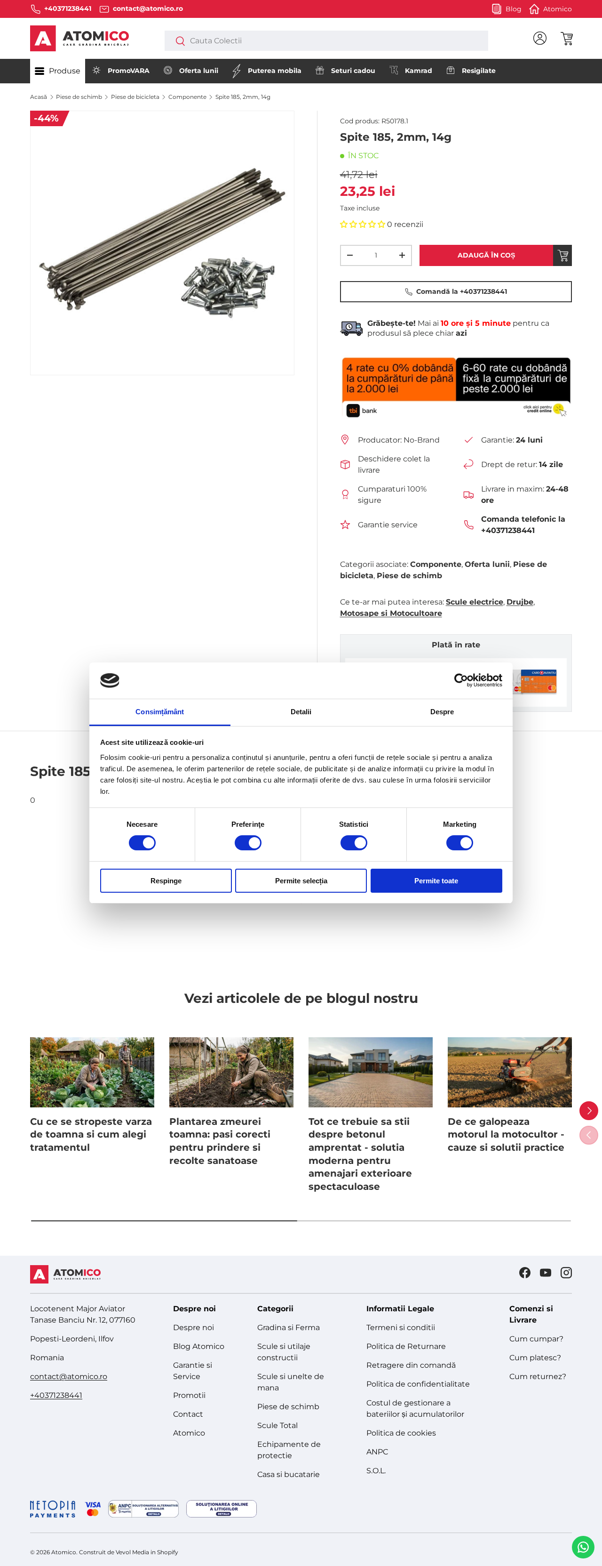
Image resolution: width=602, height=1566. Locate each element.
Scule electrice (474, 601)
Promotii (189, 1395)
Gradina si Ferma (288, 1327)
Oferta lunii (198, 70)
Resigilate (479, 70)
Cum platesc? (535, 1357)
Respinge (166, 881)
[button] (566, 38)
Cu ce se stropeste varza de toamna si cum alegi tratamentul (91, 1134)
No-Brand (422, 440)
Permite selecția (301, 881)
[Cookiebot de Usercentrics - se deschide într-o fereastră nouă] (461, 680)
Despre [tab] (442, 712)
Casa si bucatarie (288, 1474)
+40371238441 (56, 1395)
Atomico (189, 1433)
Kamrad (418, 70)
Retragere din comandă (411, 1365)
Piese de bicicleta (135, 96)
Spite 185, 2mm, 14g (242, 96)
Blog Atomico (198, 1346)
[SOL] (221, 1509)
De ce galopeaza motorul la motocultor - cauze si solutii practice (506, 1134)
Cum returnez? (537, 1376)
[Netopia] (65, 1509)
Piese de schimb (79, 96)
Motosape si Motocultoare (391, 613)
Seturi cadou (353, 70)
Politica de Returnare (406, 1346)
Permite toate (436, 881)
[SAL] (143, 1509)
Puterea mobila (274, 70)
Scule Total (277, 1425)
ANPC (377, 1451)
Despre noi (193, 1327)
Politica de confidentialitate (418, 1384)
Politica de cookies (401, 1433)
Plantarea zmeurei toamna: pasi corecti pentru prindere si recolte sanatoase (219, 1141)
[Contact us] (583, 1547)
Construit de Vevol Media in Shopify (128, 1552)
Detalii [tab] (301, 712)
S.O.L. (376, 1470)
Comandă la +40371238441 (461, 291)
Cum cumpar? (536, 1338)
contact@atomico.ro (68, 1376)
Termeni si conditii (400, 1327)
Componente (187, 96)
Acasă (38, 96)
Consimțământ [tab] (159, 712)
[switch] (248, 842)
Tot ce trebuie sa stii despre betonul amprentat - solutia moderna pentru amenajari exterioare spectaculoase (360, 1154)
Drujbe (520, 601)
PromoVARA (129, 70)
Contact (188, 1414)
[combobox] (326, 41)
